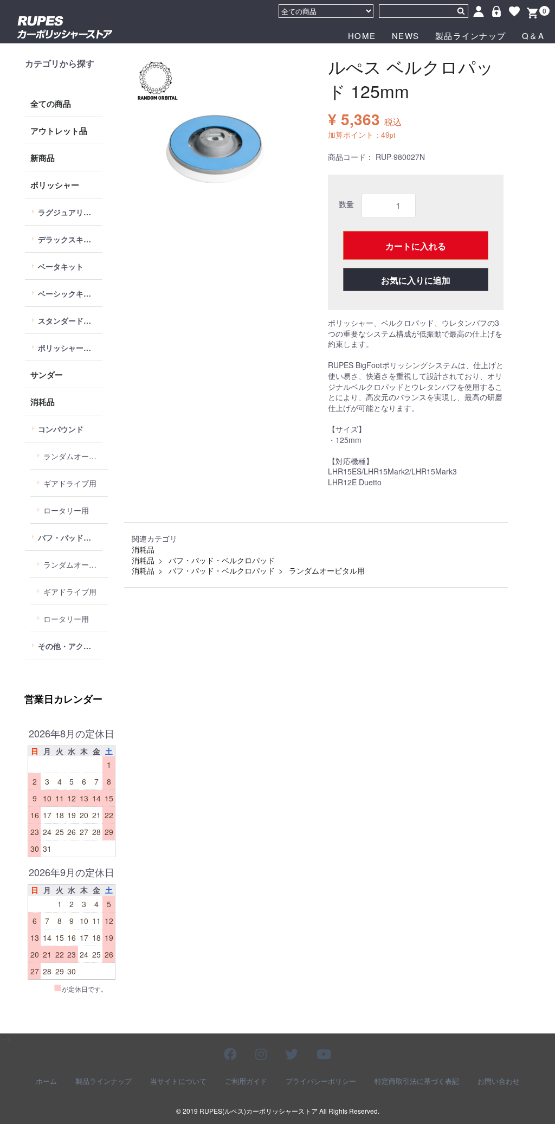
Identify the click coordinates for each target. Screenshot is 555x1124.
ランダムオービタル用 (75, 456)
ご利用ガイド (246, 1081)
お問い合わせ (498, 1081)
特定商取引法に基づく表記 (417, 1081)
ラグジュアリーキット (70, 212)
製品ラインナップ (470, 35)
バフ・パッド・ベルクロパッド (70, 537)
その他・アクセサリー (70, 645)
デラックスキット (68, 239)
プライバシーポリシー (321, 1081)
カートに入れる (415, 246)
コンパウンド (60, 428)
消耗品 (42, 402)
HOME (362, 35)
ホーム (46, 1081)
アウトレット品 (58, 131)
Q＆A (533, 35)
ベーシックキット (68, 293)
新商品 (42, 158)
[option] (216, 141)
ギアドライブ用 (69, 483)
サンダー (46, 375)
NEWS (405, 35)
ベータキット (60, 266)
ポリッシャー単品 (68, 347)
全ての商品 (50, 104)
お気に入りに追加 (415, 280)
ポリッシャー (54, 185)
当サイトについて (178, 1081)
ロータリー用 (66, 510)
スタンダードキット (70, 320)
